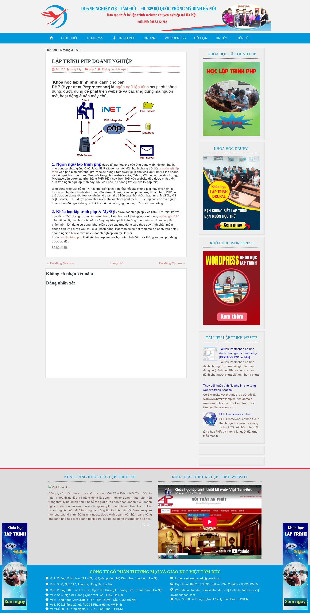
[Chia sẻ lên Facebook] (66, 247)
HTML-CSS (95, 38)
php (91, 69)
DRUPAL (150, 38)
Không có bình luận (114, 69)
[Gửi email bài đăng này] (54, 247)
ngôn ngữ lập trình (132, 87)
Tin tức (221, 38)
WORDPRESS (175, 38)
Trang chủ (116, 263)
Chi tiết (145, 525)
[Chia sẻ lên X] (62, 247)
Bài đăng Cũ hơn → (172, 263)
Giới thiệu (69, 38)
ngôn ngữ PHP (168, 216)
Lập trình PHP (123, 38)
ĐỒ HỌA (200, 38)
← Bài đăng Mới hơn (60, 263)
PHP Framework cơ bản (235, 414)
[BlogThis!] (58, 247)
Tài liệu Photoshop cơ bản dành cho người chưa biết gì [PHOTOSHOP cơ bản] (238, 353)
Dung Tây (75, 69)
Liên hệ (243, 38)
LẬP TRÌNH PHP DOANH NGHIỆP (92, 61)
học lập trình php (70, 237)
